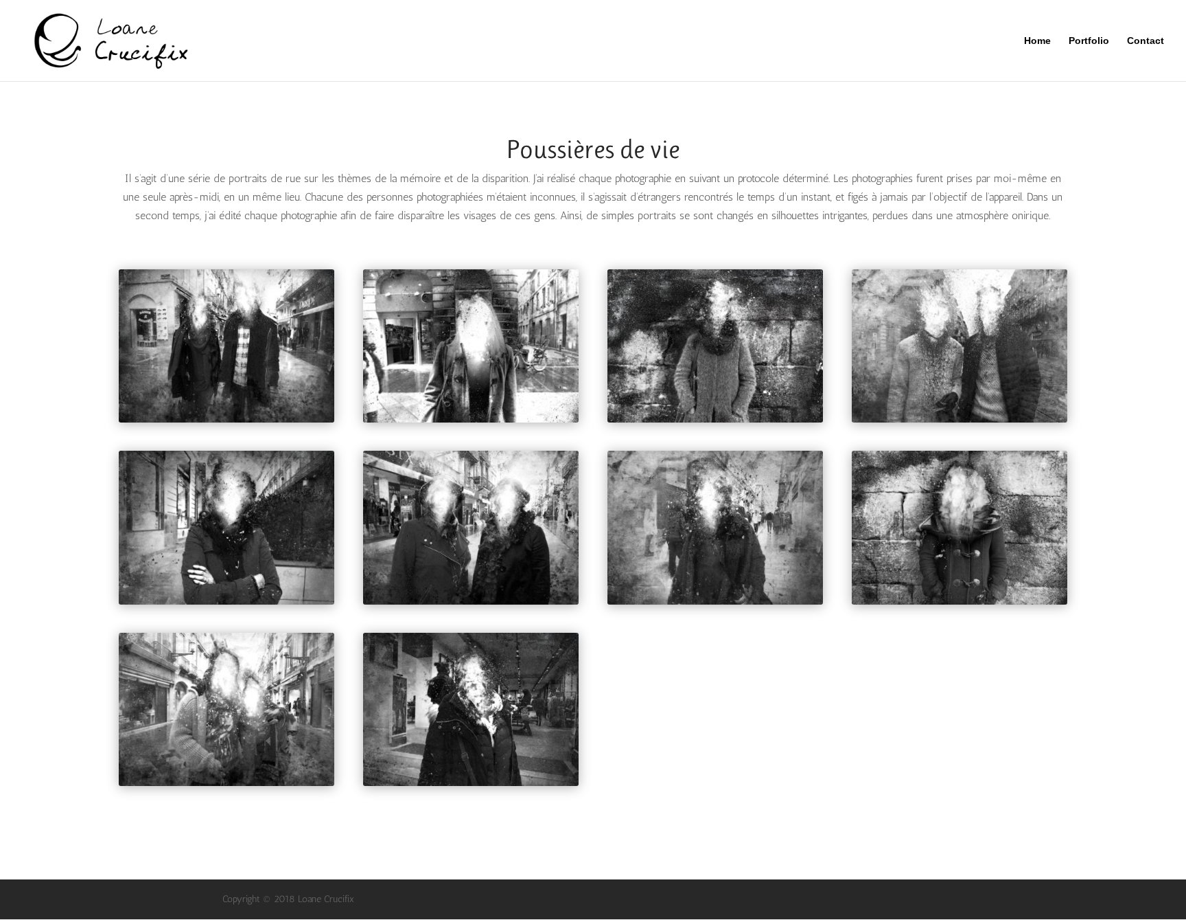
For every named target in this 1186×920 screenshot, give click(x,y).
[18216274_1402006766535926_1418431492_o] (959, 604)
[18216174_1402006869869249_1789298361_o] (226, 785)
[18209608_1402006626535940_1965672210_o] (959, 422)
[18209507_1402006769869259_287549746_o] (715, 422)
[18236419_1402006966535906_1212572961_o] (226, 604)
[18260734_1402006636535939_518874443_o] (226, 422)
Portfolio (1089, 41)
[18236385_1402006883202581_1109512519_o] (471, 604)
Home (1037, 41)
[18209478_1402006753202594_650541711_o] (471, 422)
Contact (1145, 41)
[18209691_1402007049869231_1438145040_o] (471, 785)
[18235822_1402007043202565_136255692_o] (715, 604)
